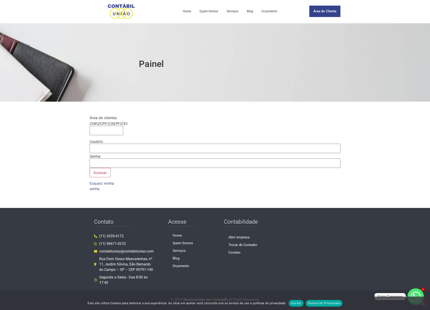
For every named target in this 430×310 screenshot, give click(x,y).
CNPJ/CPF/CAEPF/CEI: (109, 123)
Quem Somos (209, 11)
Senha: (95, 156)
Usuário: (96, 141)
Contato (234, 252)
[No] (423, 303)
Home (187, 11)
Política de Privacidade (324, 303)
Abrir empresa (238, 237)
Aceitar (296, 303)
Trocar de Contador (242, 245)
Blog (250, 11)
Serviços (232, 11)
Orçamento (269, 11)
